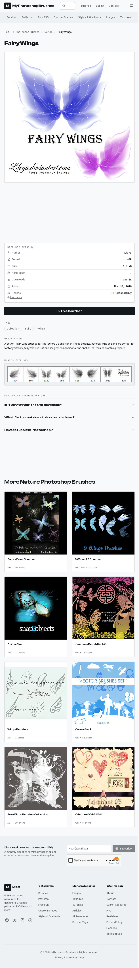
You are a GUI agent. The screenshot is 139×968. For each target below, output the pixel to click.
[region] (69, 117)
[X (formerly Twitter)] (14, 916)
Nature (48, 32)
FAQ (107, 906)
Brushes (11, 17)
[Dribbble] (30, 916)
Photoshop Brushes (27, 32)
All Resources (80, 911)
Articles (76, 906)
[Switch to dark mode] (132, 6)
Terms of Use (113, 929)
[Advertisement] (69, 211)
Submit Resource (115, 900)
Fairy (28, 328)
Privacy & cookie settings (69, 953)
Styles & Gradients (89, 17)
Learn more (16, 297)
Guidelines (111, 911)
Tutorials (86, 5)
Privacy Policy (113, 917)
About (109, 888)
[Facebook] (6, 916)
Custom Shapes (63, 17)
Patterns (27, 17)
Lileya (128, 252)
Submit (100, 5)
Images (110, 17)
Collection (13, 328)
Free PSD (43, 17)
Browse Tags (79, 917)
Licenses (110, 923)
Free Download (71, 311)
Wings (41, 328)
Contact (114, 5)
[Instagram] (22, 916)
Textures (125, 17)
